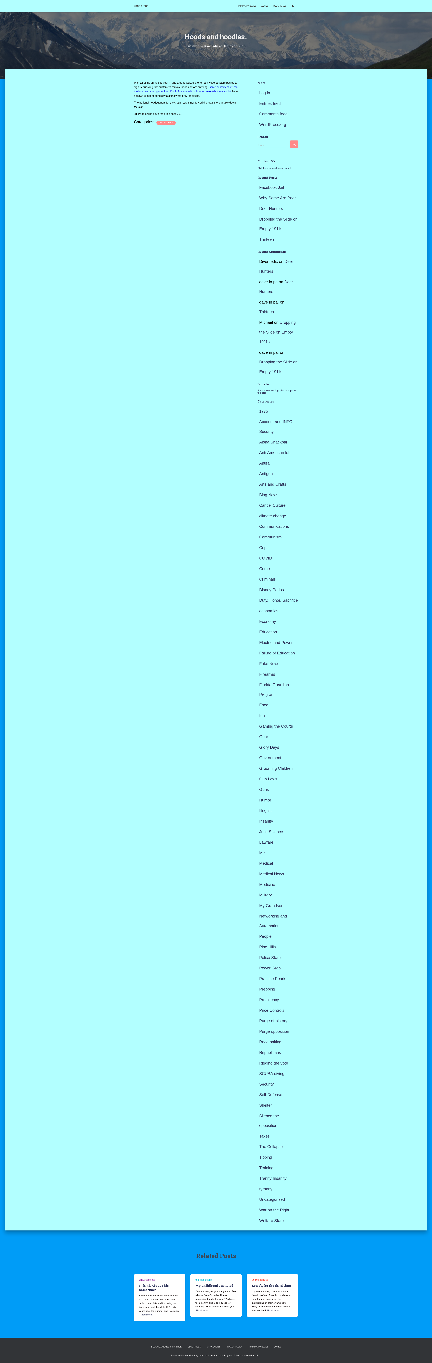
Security (266, 1084)
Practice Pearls (272, 978)
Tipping (265, 1157)
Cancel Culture (272, 505)
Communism (270, 537)
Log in (264, 93)
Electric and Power (276, 642)
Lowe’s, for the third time (271, 1286)
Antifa (264, 463)
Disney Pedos (271, 589)
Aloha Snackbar (273, 442)
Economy (267, 621)
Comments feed (273, 114)
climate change (272, 516)
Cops (263, 547)
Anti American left (275, 452)
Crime (264, 568)
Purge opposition (274, 1031)
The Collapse (271, 1146)
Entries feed (270, 103)
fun (262, 715)
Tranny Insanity (273, 1178)
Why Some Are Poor (277, 198)
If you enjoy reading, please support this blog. (277, 391)
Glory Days (269, 747)
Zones (264, 6)
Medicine (267, 884)
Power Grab (270, 968)
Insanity (266, 821)
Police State (270, 957)
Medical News (271, 874)
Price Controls (271, 1010)
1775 (263, 411)
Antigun (266, 473)
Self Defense (270, 1094)
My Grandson (271, 905)
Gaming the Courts (276, 726)
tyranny (265, 1189)
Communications (274, 526)
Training (266, 1168)
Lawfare (266, 842)
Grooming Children (276, 768)
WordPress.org (272, 124)
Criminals (267, 579)
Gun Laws (268, 779)
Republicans (270, 1052)
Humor (265, 800)
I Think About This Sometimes (154, 1288)
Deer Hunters (271, 208)
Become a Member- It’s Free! (166, 1347)
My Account (213, 1347)
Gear (263, 736)
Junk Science (271, 831)
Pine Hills (267, 947)
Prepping (267, 989)
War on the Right (274, 1210)
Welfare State (271, 1220)
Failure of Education (277, 653)
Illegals (265, 810)
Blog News (268, 495)
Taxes (264, 1136)
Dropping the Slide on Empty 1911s (277, 332)
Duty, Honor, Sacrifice (278, 600)
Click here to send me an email (274, 168)
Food (263, 705)
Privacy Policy (234, 1347)
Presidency (269, 999)
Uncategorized (166, 123)
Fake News (269, 663)
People (265, 936)
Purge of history (273, 1020)
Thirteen (266, 239)
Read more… (147, 1314)
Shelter (265, 1105)
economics (268, 611)
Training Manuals (246, 6)
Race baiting (270, 1042)
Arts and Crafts (272, 484)
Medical (266, 863)
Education (268, 632)
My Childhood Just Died (214, 1286)
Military (265, 895)
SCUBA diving (271, 1073)
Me (262, 853)
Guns (264, 789)
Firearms (267, 674)
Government (270, 757)
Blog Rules (279, 6)
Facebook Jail (271, 187)
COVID (265, 558)
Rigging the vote (273, 1063)
